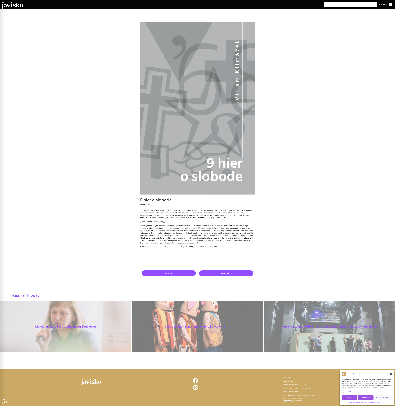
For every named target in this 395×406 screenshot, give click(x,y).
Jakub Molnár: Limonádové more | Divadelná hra (197, 326)
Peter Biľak (298, 401)
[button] (391, 374)
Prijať (349, 398)
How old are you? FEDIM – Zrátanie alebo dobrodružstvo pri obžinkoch (329, 326)
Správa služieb (347, 392)
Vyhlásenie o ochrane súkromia (377, 402)
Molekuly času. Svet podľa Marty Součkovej (65, 326)
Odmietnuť (366, 398)
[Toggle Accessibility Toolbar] (4, 401)
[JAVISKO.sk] (12, 5)
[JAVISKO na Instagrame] (195, 387)
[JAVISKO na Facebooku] (195, 380)
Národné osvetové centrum (305, 396)
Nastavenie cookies (383, 398)
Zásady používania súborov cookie (357, 402)
